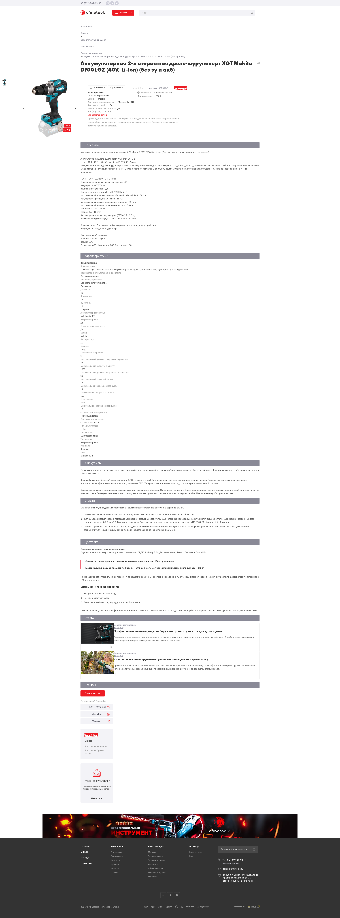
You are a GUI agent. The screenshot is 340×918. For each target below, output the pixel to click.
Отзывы (114, 872)
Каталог (85, 846)
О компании (116, 852)
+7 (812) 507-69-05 (91, 3)
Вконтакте (163, 895)
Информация (156, 846)
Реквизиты (153, 864)
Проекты (115, 864)
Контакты (86, 863)
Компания (117, 846)
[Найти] (252, 13)
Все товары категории (95, 746)
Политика (152, 876)
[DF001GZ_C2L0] (50, 108)
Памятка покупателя (157, 872)
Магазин (152, 852)
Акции (84, 852)
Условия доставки (156, 860)
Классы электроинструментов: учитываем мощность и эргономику (161, 659)
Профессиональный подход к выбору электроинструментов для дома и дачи (168, 631)
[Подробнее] (111, 646)
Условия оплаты (155, 856)
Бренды (85, 858)
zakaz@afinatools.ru (233, 868)
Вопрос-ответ (195, 852)
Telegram (96, 721)
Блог (191, 856)
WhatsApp (96, 714)
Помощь (194, 846)
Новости (115, 868)
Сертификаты (117, 856)
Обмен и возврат (156, 868)
